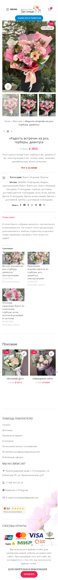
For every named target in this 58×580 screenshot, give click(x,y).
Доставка (7, 430)
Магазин (17, 121)
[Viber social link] (44, 205)
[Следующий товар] (11, 131)
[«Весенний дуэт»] (15, 362)
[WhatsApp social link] (32, 205)
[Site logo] (30, 9)
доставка (46, 189)
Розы (44, 192)
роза (37, 192)
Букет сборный (31, 177)
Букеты (44, 177)
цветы (51, 192)
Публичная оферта (12, 457)
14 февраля (33, 182)
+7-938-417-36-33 (14, 482)
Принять (29, 574)
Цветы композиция (35, 196)
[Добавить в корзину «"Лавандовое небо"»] (51, 353)
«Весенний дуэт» (15, 378)
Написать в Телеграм (29, 18)
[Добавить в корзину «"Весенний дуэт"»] (24, 353)
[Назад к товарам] (8, 131)
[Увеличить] (8, 86)
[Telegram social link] (40, 205)
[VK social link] (36, 205)
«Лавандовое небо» (42, 378)
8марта (44, 182)
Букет (22, 185)
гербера (36, 189)
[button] (5, 56)
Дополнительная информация (27, 569)
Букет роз (32, 185)
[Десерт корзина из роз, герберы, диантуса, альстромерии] (13, 258)
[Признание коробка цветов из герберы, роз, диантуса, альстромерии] (39, 258)
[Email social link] (24, 205)
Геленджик (24, 189)
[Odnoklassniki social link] (28, 205)
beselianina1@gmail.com (26, 497)
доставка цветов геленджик (18, 192)
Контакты (7, 441)
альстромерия (10, 185)
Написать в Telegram (16, 490)
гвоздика (11, 189)
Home (7, 121)
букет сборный (47, 185)
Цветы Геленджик (12, 196)
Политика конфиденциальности (21, 451)
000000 (22, 182)
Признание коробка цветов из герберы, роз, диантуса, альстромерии (38, 272)
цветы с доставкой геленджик (35, 199)
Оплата (6, 424)
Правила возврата (12, 435)
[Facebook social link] (20, 205)
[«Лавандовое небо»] (43, 362)
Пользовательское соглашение (19, 446)
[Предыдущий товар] (4, 131)
